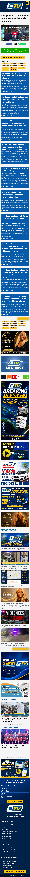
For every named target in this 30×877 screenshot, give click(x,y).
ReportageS (8, 530)
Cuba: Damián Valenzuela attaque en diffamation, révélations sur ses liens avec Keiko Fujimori (14, 170)
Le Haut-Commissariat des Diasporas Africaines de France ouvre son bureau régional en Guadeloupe (14, 752)
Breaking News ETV (13, 57)
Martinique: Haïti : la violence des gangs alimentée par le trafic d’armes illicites (14, 99)
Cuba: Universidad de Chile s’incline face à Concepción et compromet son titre (13, 194)
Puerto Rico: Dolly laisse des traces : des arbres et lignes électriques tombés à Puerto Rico (14, 147)
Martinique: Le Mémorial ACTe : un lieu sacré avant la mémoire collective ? (14, 75)
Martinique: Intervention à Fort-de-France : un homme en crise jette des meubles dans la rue (13, 298)
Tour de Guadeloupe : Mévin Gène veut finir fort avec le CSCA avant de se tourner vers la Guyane (15, 719)
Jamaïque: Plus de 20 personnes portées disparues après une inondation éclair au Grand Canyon (14, 123)
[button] (27, 3)
